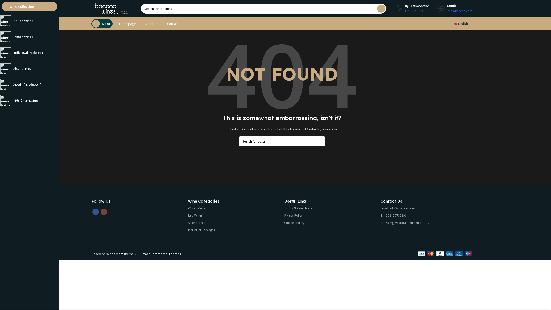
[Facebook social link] (95, 212)
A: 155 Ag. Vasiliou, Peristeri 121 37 (405, 223)
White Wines (196, 208)
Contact (173, 24)
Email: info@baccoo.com (398, 208)
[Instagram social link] (104, 212)
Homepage (127, 24)
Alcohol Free (196, 223)
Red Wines (195, 215)
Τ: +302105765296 (394, 215)
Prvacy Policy (293, 215)
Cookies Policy (294, 223)
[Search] (381, 9)
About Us (151, 24)
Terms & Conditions (298, 208)
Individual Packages (201, 230)
